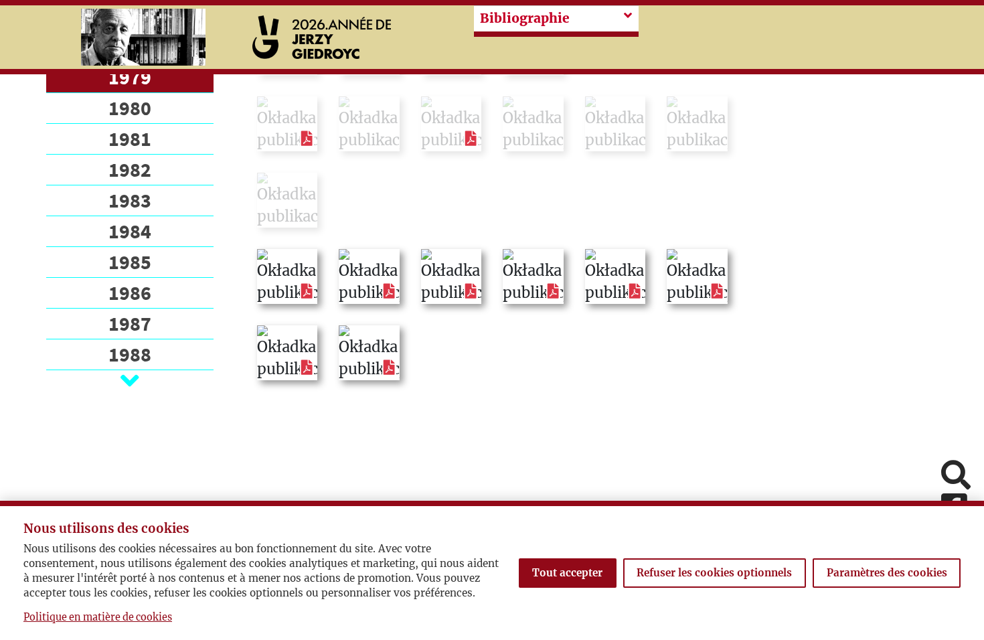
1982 (129, 169)
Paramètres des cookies (887, 572)
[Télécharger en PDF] (307, 138)
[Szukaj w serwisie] (956, 476)
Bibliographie (525, 18)
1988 (129, 354)
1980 (129, 108)
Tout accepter (567, 572)
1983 (129, 200)
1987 (129, 323)
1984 (129, 231)
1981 (129, 138)
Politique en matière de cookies (97, 617)
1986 (129, 292)
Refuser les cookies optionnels (714, 572)
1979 (129, 77)
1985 (129, 261)
